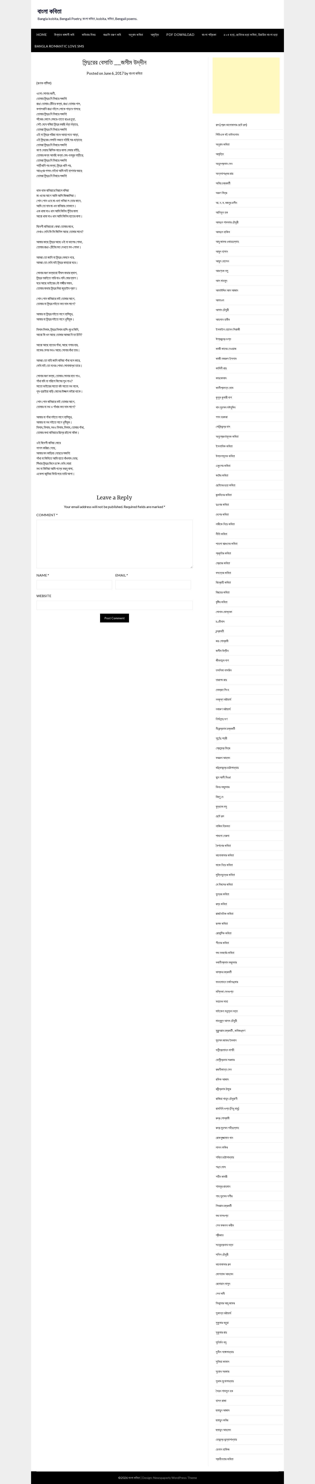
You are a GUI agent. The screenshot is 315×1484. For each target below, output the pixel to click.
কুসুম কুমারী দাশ (224, 397)
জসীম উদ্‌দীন (222, 650)
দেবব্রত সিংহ (222, 690)
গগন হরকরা (222, 417)
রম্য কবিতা (221, 904)
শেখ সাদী (220, 1293)
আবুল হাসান (222, 251)
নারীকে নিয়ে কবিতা (225, 524)
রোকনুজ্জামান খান (224, 1138)
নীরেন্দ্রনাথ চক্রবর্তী (225, 728)
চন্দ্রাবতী (220, 631)
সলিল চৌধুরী (222, 1254)
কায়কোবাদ (221, 378)
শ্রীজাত (220, 1235)
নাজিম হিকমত (223, 826)
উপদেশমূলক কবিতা (225, 456)
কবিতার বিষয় (89, 34)
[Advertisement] (246, 86)
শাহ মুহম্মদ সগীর (224, 1196)
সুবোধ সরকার (222, 1371)
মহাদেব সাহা (222, 1001)
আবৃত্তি (155, 34)
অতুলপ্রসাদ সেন (224, 163)
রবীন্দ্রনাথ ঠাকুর (223, 1089)
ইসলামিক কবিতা (224, 446)
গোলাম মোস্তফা (224, 612)
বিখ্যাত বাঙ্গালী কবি (64, 34)
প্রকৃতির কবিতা (223, 553)
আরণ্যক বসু (222, 271)
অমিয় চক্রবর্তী (223, 183)
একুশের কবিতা (223, 465)
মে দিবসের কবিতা (224, 884)
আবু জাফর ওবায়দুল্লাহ (227, 241)
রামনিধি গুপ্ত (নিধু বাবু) (227, 1108)
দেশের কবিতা (222, 514)
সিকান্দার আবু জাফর (225, 1303)
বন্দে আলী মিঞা (223, 777)
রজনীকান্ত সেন (224, 1069)
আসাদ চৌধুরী (222, 310)
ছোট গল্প (220, 816)
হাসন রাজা (221, 1400)
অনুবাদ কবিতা (136, 34)
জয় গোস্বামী (222, 641)
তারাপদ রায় (221, 680)
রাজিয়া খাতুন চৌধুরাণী (226, 1098)
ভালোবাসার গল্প (223, 1264)
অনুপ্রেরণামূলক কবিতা (227, 436)
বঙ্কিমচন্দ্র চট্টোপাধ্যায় (227, 767)
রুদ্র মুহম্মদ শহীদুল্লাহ (227, 1128)
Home (41, 34)
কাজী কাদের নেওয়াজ (226, 349)
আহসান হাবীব (223, 319)
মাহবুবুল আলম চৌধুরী (226, 1021)
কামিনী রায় (221, 368)
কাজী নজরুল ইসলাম (226, 358)
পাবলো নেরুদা (222, 836)
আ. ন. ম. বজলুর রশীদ (226, 203)
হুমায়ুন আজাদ (223, 1410)
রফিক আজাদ (222, 1079)
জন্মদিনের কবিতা (224, 495)
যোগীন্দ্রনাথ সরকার (225, 1060)
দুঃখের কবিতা (222, 504)
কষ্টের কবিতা (222, 475)
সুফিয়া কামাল (222, 1361)
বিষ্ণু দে (219, 797)
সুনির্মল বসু (221, 1342)
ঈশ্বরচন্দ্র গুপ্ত (223, 339)
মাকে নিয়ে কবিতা (224, 865)
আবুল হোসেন (222, 261)
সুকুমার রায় (221, 1332)
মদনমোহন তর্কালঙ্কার (227, 982)
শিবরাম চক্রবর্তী (224, 1206)
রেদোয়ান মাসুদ (223, 1283)
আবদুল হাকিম (223, 232)
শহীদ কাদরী (221, 1176)
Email (121, 575)
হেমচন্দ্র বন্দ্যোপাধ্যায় (226, 1439)
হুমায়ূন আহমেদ (223, 1430)
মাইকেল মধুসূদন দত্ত (227, 1011)
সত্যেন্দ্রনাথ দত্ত (224, 1245)
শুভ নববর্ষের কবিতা (225, 952)
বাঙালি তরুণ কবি (112, 34)
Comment (47, 515)
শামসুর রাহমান (223, 1186)
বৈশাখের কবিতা (223, 845)
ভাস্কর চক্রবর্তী (224, 972)
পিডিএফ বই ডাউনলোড (227, 134)
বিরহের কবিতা (223, 592)
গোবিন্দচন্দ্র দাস (223, 426)
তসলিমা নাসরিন (224, 670)
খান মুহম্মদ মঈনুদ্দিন (226, 407)
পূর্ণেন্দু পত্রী (221, 738)
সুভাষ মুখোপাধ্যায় (225, 1381)
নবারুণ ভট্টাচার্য (223, 709)
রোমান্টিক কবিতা (223, 933)
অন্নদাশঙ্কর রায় (224, 173)
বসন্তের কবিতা (223, 573)
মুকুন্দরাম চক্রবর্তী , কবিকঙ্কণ (230, 1030)
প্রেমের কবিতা (223, 563)
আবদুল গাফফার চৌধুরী (227, 222)
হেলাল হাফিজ (223, 1449)
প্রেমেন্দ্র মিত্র (223, 748)
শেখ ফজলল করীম (225, 1225)
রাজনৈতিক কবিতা (224, 913)
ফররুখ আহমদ (223, 758)
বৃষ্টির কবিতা (221, 602)
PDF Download (180, 34)
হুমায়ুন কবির (222, 1420)
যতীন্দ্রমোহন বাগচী (225, 1050)
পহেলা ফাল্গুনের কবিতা (226, 543)
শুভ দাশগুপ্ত (222, 1215)
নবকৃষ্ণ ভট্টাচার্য (223, 699)
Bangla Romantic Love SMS (59, 46)
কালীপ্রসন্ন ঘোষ (224, 388)
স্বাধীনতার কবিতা (224, 1459)
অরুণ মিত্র (221, 193)
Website (43, 596)
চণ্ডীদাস (220, 621)
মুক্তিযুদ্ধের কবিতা (225, 875)
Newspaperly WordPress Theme (175, 1477)
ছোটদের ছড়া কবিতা (225, 485)
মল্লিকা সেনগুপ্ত (224, 991)
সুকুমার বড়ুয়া (222, 1323)
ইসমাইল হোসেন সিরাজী (228, 329)
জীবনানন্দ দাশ (222, 660)
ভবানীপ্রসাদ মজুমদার (226, 962)
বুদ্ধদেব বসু (221, 806)
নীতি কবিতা (221, 534)
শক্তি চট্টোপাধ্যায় (225, 1157)
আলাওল (220, 300)
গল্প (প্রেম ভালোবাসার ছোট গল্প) (231, 125)
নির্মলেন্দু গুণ (222, 719)
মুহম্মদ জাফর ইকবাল (226, 1040)
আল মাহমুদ (221, 280)
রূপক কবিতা (222, 923)
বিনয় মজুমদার (223, 787)
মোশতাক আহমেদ (224, 1274)
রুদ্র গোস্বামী (223, 1118)
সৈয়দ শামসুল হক (224, 1391)
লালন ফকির (222, 1147)
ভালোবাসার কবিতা (225, 855)
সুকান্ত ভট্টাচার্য (223, 1313)
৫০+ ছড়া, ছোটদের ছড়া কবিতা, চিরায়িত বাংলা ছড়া (251, 34)
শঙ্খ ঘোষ (221, 1167)
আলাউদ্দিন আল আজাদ (227, 290)
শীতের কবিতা (222, 943)
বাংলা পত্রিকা (209, 34)
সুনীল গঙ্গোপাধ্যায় (225, 1352)
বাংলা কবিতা (50, 11)
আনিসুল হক (222, 212)
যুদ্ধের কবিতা (222, 894)
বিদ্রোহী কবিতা (223, 582)
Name (42, 575)
